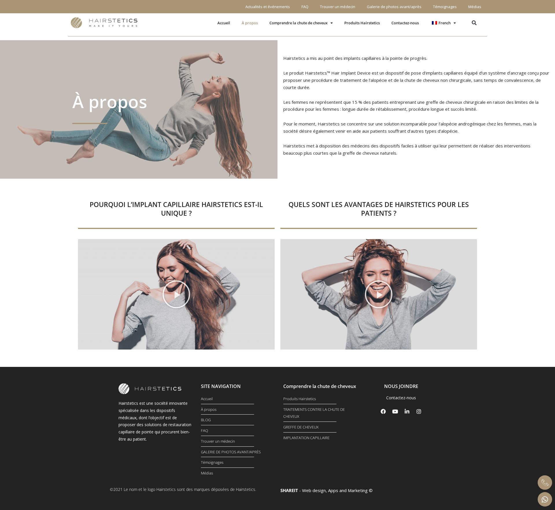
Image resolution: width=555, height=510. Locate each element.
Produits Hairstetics (362, 22)
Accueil (223, 22)
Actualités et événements (267, 6)
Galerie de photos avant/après (394, 6)
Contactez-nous (405, 22)
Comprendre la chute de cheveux (298, 22)
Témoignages (445, 6)
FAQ (304, 6)
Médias (474, 6)
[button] (474, 23)
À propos (250, 22)
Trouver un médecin (337, 6)
